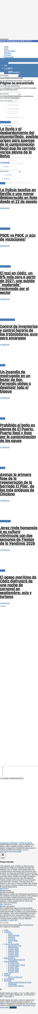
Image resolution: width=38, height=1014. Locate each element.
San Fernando (13, 935)
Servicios (7, 981)
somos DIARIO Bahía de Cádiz (19, 183)
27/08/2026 (5, 299)
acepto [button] (25, 850)
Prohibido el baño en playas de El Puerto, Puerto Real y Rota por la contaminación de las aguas (18, 433)
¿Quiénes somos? (11, 768)
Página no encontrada (14, 78)
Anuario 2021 (13, 956)
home (2, 78)
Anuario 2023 (13, 953)
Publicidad (12, 187)
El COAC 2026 (13, 123)
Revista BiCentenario (16, 960)
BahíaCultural (8, 125)
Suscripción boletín (16, 163)
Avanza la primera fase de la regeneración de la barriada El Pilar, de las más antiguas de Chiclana (17, 484)
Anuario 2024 (13, 102)
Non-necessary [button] (6, 904)
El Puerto (12, 939)
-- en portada (5, 122)
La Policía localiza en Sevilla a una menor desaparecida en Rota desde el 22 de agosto (18, 195)
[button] (12, 778)
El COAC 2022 (13, 972)
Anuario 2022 (13, 954)
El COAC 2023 (13, 970)
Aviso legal (8, 773)
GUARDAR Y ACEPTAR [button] (8, 920)
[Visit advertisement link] (5, 66)
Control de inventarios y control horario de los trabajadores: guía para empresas (19, 332)
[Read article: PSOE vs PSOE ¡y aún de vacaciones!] (19, 218)
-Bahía (2, 183)
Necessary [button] (4, 889)
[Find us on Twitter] (1, 990)
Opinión (7, 975)
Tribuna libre (5, 229)
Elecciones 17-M (14, 946)
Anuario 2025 (13, 99)
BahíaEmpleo (13, 948)
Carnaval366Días (11, 961)
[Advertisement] (19, 19)
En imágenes (9, 979)
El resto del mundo (7, 320)
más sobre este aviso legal (10, 851)
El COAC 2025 (13, 967)
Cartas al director (15, 977)
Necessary (6, 890)
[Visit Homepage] (19, 54)
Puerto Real (13, 941)
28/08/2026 (5, 163)
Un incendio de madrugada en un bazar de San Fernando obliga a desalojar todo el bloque (15, 381)
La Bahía (7, 932)
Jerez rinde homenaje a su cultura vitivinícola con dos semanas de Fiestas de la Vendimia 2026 (18, 535)
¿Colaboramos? (10, 774)
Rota (10, 942)
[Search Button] (19, 94)
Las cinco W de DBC (12, 769)
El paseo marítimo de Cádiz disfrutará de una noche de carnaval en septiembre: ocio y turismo (18, 587)
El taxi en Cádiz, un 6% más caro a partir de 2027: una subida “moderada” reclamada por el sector (18, 282)
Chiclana (11, 937)
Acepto (13, 1007)
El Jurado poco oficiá (16, 965)
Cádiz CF (7, 974)
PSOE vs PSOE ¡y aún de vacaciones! (18, 237)
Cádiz (6, 930)
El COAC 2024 (13, 968)
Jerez (10, 934)
